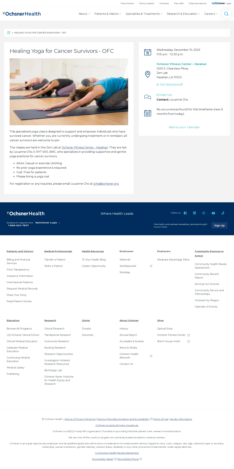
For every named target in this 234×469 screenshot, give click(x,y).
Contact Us (126, 364)
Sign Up (220, 225)
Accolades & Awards (132, 341)
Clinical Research (54, 328)
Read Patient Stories (19, 301)
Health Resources (93, 251)
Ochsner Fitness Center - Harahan (85, 147)
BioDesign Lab (53, 370)
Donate (86, 328)
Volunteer (88, 335)
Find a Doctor (127, 3)
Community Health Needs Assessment (210, 266)
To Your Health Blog (94, 259)
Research (50, 320)
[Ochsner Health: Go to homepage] (22, 13)
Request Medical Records (22, 288)
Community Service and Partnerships (209, 292)
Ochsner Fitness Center (171, 335)
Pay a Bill (178, 3)
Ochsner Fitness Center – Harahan (182, 64)
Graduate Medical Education (17, 349)
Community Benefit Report (207, 276)
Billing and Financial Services (18, 261)
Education (13, 320)
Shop (160, 320)
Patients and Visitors (20, 251)
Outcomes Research (56, 341)
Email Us (164, 95)
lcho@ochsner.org (106, 183)
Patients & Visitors (107, 13)
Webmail (125, 259)
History (124, 328)
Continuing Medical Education (18, 359)
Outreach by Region (207, 300)
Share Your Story (17, 295)
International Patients (20, 282)
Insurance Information (20, 275)
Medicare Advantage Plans (173, 259)
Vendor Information (181, 419)
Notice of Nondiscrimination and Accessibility (123, 419)
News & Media (128, 347)
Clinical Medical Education (22, 341)
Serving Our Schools (207, 284)
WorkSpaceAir (128, 266)
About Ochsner (129, 320)
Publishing (13, 373)
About (83, 13)
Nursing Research (55, 347)
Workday (125, 272)
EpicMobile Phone (128, 459)
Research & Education (182, 13)
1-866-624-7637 (18, 225)
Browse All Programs (19, 328)
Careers (209, 13)
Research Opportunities (58, 354)
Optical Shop (165, 328)
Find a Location (146, 3)
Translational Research (57, 335)
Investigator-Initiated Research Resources (57, 362)
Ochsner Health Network (129, 355)
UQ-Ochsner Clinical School (23, 335)
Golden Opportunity (94, 266)
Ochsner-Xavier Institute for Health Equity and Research (58, 380)
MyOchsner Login (46, 222)
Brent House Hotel (168, 341)
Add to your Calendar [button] (184, 127)
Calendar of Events (206, 306)
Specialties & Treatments (143, 13)
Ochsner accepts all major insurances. (117, 425)
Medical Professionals (58, 251)
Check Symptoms (197, 3)
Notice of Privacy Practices (80, 419)
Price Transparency (18, 269)
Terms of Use (160, 419)
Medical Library (15, 367)
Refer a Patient (53, 266)
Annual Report (128, 335)
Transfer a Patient (54, 259)
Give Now (164, 3)
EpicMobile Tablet (102, 459)
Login (228, 3)
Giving (86, 320)
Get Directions (169, 84)
